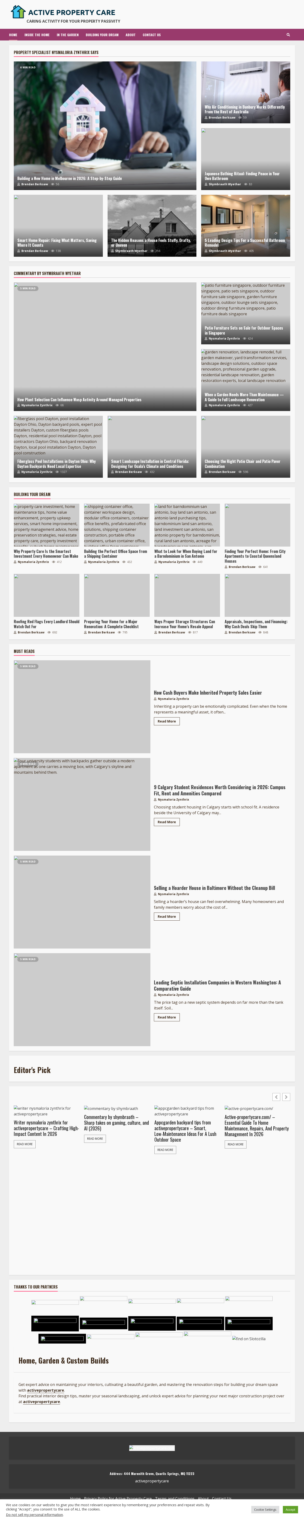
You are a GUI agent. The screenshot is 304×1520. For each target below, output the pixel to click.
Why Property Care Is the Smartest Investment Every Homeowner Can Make (46, 525)
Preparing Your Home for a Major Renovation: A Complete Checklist (117, 595)
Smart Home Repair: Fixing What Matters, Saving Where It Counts (58, 226)
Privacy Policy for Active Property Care (118, 1498)
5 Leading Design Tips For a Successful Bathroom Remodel (245, 226)
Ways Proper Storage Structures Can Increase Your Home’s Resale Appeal (187, 595)
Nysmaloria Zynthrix (36, 405)
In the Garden (68, 34)
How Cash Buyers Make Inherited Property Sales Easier (82, 706)
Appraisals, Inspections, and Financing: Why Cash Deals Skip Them (257, 595)
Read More (167, 721)
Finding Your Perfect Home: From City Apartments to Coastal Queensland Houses (257, 525)
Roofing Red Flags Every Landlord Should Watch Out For (46, 595)
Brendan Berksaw (34, 184)
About (131, 34)
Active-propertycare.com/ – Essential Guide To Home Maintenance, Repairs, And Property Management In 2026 (257, 1125)
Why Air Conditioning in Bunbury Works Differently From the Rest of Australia (245, 92)
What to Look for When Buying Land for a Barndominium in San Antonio (187, 525)
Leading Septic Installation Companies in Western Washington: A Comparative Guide (82, 999)
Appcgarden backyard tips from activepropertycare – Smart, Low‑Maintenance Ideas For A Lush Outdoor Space (185, 1130)
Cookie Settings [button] (265, 1509)
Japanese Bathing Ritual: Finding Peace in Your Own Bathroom (245, 159)
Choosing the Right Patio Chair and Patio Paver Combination (245, 447)
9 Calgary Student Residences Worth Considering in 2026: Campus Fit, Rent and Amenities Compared (82, 804)
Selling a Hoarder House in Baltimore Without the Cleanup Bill (82, 902)
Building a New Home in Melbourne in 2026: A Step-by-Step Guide (105, 125)
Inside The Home (37, 34)
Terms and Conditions (175, 1498)
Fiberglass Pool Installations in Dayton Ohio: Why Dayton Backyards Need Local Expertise (58, 447)
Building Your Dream (102, 34)
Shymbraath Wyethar (224, 184)
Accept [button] (290, 1509)
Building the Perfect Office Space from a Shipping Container (117, 525)
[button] (286, 1097)
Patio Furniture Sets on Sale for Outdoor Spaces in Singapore (245, 313)
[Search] (288, 34)
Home (13, 34)
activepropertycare (41, 1401)
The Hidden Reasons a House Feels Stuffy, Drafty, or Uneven (152, 226)
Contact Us (152, 34)
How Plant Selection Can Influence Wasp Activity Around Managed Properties (105, 346)
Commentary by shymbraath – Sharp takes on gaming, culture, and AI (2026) (116, 1122)
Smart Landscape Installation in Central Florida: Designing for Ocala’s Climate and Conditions (152, 447)
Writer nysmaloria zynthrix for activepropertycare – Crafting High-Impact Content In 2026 (46, 1128)
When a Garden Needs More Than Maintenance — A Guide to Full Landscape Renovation (245, 380)
